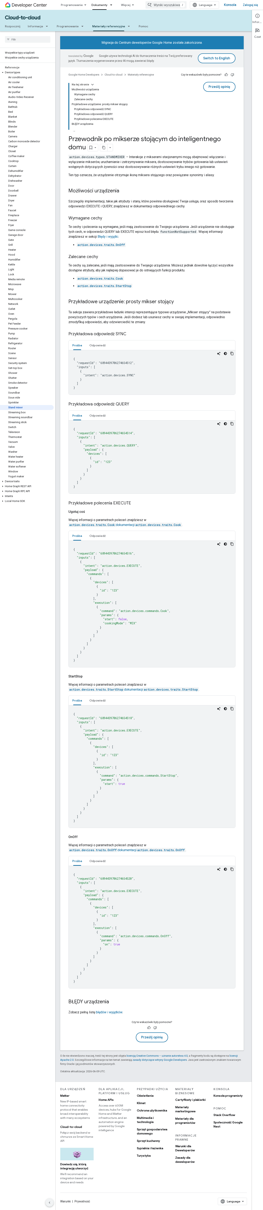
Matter (64, 1095)
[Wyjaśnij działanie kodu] (219, 353)
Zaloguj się (250, 5)
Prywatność (82, 1201)
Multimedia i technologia (145, 1120)
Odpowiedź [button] (97, 345)
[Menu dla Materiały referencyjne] (130, 26)
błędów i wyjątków (109, 1012)
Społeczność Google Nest (228, 1124)
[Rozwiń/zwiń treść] (92, 84)
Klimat (141, 1103)
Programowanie (72, 5)
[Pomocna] (226, 75)
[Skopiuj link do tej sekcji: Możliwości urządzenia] (123, 191)
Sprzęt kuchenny (148, 1141)
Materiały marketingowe (185, 1109)
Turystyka (144, 1155)
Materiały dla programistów (185, 1121)
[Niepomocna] (232, 75)
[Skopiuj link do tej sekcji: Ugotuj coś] (90, 511)
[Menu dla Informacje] (48, 26)
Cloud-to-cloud (22, 18)
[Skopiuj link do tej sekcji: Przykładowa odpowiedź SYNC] (130, 334)
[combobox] (166, 5)
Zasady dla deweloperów (185, 1160)
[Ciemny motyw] (225, 353)
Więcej (125, 5)
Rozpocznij (12, 26)
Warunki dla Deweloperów (185, 1148)
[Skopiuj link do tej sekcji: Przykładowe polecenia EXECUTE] (135, 503)
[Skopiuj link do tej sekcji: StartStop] (87, 676)
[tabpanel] (152, 372)
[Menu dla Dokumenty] (112, 5)
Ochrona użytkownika (152, 1110)
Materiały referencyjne (108, 26)
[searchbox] (27, 39)
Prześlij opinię (219, 87)
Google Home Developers (83, 74)
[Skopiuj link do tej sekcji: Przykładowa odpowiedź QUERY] (133, 404)
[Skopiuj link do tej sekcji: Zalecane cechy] (102, 257)
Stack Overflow (224, 1115)
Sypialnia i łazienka (150, 1148)
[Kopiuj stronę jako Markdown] (103, 147)
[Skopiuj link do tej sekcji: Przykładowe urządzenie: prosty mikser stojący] (178, 302)
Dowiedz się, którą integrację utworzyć (74, 1166)
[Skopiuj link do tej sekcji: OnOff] (82, 837)
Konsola (230, 5)
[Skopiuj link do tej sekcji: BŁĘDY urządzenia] (113, 1002)
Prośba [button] (77, 345)
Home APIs (106, 1100)
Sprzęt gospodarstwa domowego (152, 1131)
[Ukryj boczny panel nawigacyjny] (49, 1203)
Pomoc (143, 26)
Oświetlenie (145, 1095)
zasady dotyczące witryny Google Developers (160, 1059)
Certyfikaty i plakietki (190, 1100)
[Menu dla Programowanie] (84, 26)
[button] (27, 72)
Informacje (35, 26)
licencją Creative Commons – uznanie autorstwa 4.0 (157, 1055)
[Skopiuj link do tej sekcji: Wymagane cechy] (106, 218)
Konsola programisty (228, 1095)
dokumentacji (125, 525)
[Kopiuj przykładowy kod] (232, 353)
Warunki (65, 1201)
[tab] (77, 345)
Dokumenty (99, 5)
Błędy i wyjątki (108, 237)
